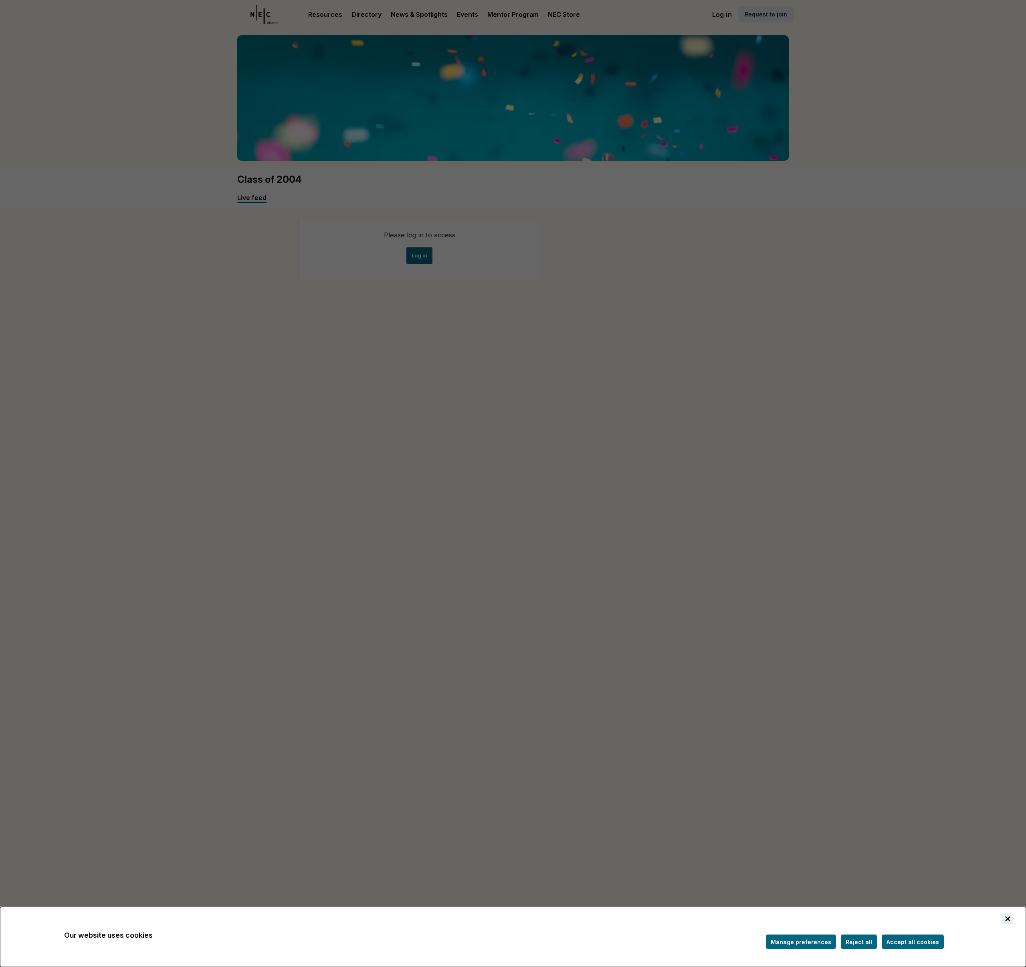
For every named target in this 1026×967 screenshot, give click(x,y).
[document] (513, 937)
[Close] (1007, 919)
